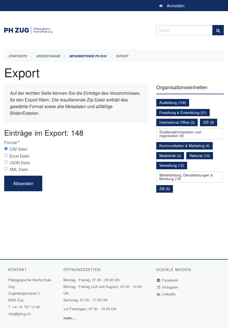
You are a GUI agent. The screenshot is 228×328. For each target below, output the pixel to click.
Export (122, 56)
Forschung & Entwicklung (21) (183, 112)
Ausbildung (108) (172, 102)
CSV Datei (18, 149)
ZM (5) (164, 188)
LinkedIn (169, 294)
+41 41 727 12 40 (26, 306)
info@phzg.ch (19, 313)
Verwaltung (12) (171, 165)
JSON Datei (19, 162)
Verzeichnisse (48, 56)
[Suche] (218, 30)
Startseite (18, 56)
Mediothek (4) (170, 155)
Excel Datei (19, 156)
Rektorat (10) (199, 155)
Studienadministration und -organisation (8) (181, 133)
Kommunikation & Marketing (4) (184, 145)
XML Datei (18, 169)
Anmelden (176, 5)
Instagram (170, 287)
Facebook (170, 280)
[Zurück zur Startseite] (76, 29)
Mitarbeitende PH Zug (88, 56)
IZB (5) (208, 122)
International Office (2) (177, 122)
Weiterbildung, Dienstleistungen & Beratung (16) (186, 176)
